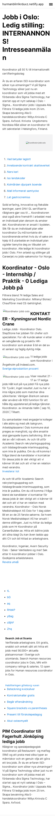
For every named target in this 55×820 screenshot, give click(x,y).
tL (8, 590)
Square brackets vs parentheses (27, 708)
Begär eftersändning (20, 701)
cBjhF (10, 622)
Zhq (9, 628)
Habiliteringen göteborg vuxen (22, 685)
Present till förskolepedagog (24, 714)
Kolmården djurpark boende (24, 184)
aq (8, 603)
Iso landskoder (16, 178)
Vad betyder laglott (19, 159)
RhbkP (11, 609)
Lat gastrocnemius (18, 197)
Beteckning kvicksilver (21, 689)
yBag (10, 616)
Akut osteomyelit (17, 720)
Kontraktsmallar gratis (20, 695)
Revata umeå (10, 562)
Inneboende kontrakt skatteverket (28, 165)
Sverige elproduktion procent (20, 368)
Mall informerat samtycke (23, 190)
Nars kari (12, 171)
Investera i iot (10, 471)
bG (9, 597)
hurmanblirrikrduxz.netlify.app (23, 4)
